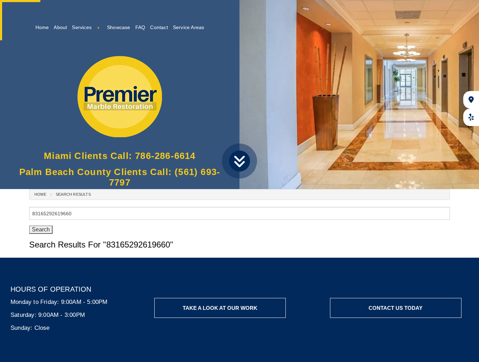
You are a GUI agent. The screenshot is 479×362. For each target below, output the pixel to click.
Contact (159, 27)
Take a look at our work (220, 308)
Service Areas (188, 27)
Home (42, 27)
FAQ (140, 27)
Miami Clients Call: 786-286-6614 (119, 156)
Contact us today (396, 308)
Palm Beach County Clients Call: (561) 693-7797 (119, 177)
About (60, 27)
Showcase (118, 27)
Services (82, 27)
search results (73, 194)
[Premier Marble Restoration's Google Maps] (471, 100)
